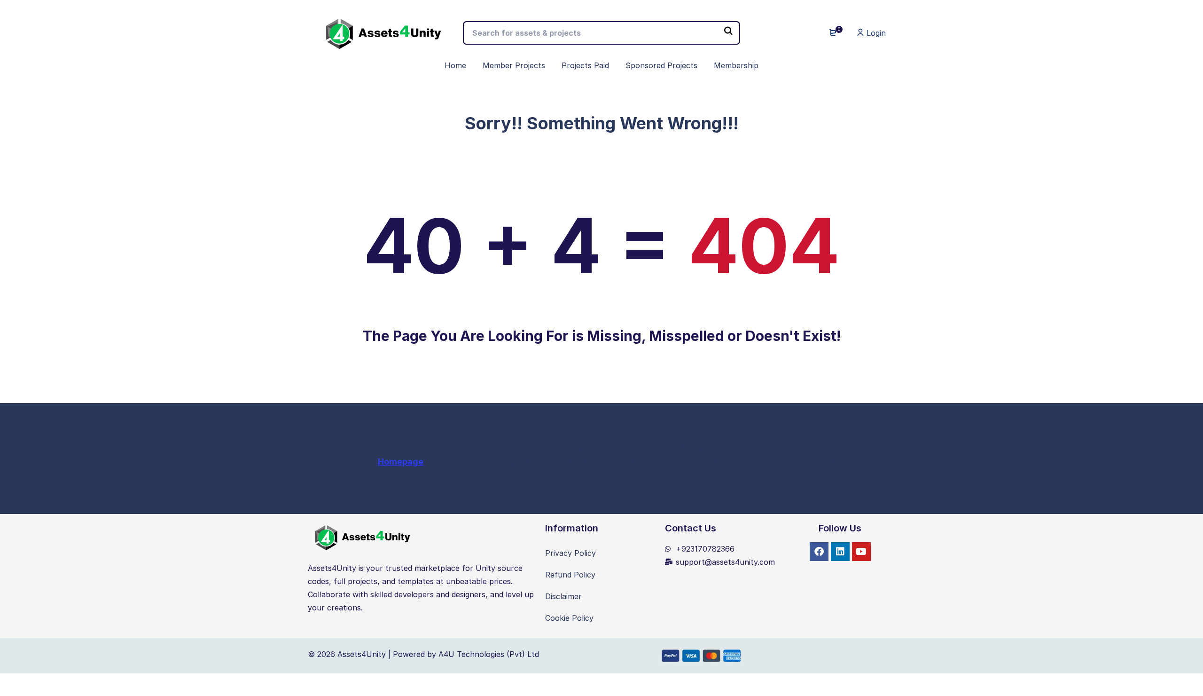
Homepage (400, 462)
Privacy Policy (570, 553)
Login (875, 33)
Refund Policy (570, 574)
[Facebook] (819, 551)
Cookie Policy (569, 618)
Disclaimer (563, 596)
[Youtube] (861, 551)
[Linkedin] (840, 551)
